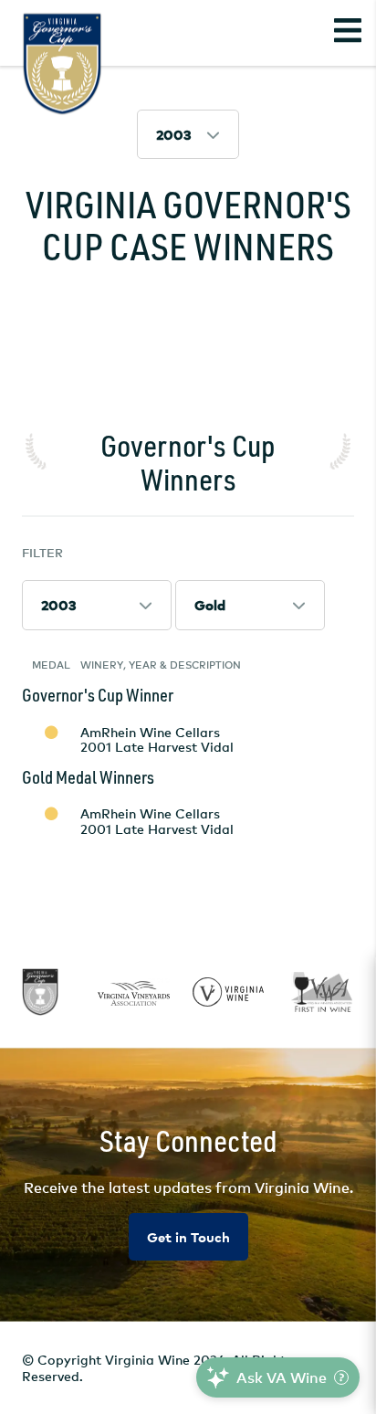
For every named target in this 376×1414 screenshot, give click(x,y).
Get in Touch (188, 1237)
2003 (174, 134)
